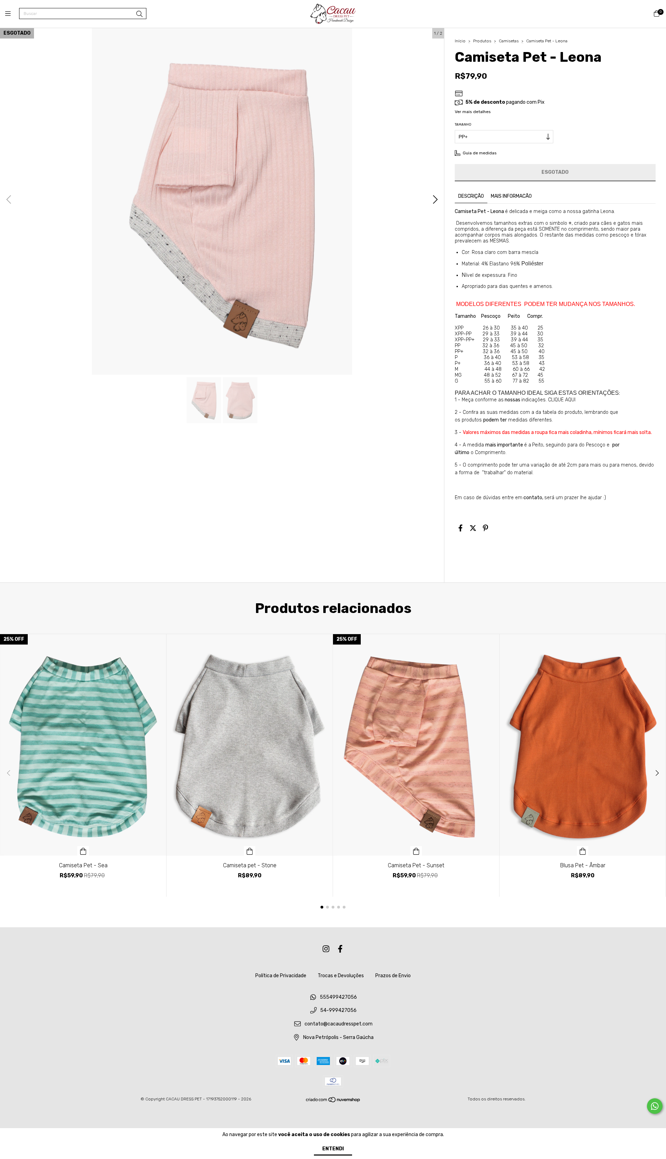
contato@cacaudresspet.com (339, 1024)
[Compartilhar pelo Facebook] (460, 528)
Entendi (333, 1149)
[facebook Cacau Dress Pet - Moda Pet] (340, 949)
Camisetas (509, 41)
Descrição (471, 196)
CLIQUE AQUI (561, 400)
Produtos (482, 41)
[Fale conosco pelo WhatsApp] (655, 1106)
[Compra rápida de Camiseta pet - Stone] (250, 851)
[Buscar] (139, 14)
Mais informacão (511, 196)
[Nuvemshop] (333, 1101)
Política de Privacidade (280, 976)
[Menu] (12, 14)
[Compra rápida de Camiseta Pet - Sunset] (416, 851)
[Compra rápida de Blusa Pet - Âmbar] (583, 851)
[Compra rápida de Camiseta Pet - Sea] (83, 851)
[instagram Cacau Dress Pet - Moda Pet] (326, 949)
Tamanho (463, 124)
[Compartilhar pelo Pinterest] (485, 528)
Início (460, 41)
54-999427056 (338, 1011)
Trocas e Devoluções (341, 976)
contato (532, 498)
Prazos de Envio (393, 976)
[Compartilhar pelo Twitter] (473, 528)
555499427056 (338, 997)
